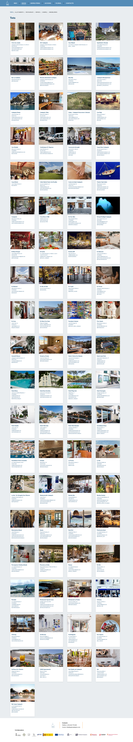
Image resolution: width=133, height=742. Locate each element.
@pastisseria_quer (101, 536)
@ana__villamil (71, 46)
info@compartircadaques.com (18, 221)
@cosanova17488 (44, 221)
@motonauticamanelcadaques (18, 537)
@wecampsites (15, 711)
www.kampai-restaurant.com (46, 465)
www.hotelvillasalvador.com (74, 432)
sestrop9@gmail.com (16, 639)
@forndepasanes (100, 327)
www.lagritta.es (43, 571)
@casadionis (14, 185)
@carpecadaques (100, 155)
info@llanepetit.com (101, 360)
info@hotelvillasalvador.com (74, 430)
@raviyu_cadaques (72, 571)
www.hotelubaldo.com (16, 432)
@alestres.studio (15, 50)
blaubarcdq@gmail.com (73, 82)
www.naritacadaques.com (45, 536)
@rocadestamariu (15, 675)
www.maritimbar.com (72, 501)
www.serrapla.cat (72, 153)
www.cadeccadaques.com (73, 118)
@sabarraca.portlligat (44, 639)
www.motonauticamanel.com (18, 536)
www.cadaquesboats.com (17, 118)
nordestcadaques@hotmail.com (75, 535)
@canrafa (99, 120)
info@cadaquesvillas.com (45, 117)
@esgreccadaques (15, 327)
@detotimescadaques (73, 224)
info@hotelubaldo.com (16, 430)
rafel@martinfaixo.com (101, 117)
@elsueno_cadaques (44, 258)
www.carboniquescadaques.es (46, 153)
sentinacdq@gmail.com (102, 604)
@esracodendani (43, 327)
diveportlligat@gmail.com (102, 221)
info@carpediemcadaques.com (103, 152)
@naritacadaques (43, 537)
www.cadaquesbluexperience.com (104, 83)
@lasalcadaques (100, 466)
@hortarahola (71, 363)
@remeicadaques (100, 571)
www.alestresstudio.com (17, 49)
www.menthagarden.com (102, 501)
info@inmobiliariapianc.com (103, 430)
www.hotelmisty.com (16, 397)
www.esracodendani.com (45, 326)
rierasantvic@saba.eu (44, 674)
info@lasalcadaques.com (17, 500)
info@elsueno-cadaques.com (46, 256)
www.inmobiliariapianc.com (102, 432)
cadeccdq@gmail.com (73, 117)
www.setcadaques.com (102, 675)
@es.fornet (99, 294)
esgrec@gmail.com (16, 326)
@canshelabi (14, 153)
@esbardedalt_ (43, 289)
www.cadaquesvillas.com (45, 118)
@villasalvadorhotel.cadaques (74, 433)
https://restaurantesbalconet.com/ (104, 258)
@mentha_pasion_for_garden (103, 503)
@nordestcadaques (72, 537)
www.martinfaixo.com (101, 118)
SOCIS (24, 3)
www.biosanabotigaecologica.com (47, 83)
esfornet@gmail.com (101, 291)
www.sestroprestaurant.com (17, 640)
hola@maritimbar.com (73, 500)
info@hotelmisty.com (16, 395)
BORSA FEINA (35, 3)
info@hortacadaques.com (73, 360)
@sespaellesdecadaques (73, 675)
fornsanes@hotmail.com (102, 326)
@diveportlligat (100, 224)
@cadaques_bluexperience (103, 85)
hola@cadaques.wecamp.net (18, 709)
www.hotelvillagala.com (45, 432)
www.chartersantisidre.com (102, 188)
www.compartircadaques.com (18, 223)
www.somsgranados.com (17, 466)
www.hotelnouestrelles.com (45, 397)
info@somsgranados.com (17, 465)
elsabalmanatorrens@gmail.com (18, 256)
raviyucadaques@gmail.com (74, 569)
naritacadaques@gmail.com (46, 535)
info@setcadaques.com (102, 674)
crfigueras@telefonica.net (45, 152)
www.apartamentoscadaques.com (104, 49)
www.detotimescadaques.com (74, 223)
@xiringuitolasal (15, 501)
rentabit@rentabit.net (16, 604)
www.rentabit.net (15, 606)
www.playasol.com (72, 397)
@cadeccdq (70, 120)
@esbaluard (14, 292)
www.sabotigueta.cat (72, 640)
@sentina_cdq (100, 606)
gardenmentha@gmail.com (102, 500)
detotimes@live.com (72, 221)
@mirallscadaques (15, 571)
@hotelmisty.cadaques (16, 398)
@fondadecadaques (44, 360)
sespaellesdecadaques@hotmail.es (75, 674)
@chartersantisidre (101, 189)
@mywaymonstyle (44, 503)
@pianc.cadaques (101, 433)
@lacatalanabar (15, 81)
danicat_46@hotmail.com (45, 324)
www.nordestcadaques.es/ (73, 536)
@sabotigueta (71, 642)
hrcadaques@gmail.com (17, 360)
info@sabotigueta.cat (72, 639)
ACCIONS (48, 3)
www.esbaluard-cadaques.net (18, 291)
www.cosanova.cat (44, 220)
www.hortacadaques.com (73, 362)
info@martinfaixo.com (44, 186)
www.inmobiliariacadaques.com (46, 49)
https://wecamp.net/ (16, 710)
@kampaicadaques (44, 466)
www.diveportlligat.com (102, 223)
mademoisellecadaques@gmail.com (47, 500)
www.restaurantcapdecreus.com (46, 606)
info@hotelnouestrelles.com (46, 395)
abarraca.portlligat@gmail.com (46, 637)
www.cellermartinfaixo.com (45, 188)
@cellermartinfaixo (44, 189)
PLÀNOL (58, 3)
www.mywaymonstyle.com (45, 501)
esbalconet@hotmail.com (102, 256)
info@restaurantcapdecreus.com (18, 152)
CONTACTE (70, 3)
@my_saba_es (43, 677)
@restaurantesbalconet (102, 259)
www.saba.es (43, 675)
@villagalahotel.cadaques (45, 433)
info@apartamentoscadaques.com (104, 47)
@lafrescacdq (71, 465)
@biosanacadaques (44, 85)
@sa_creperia (100, 640)
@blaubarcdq (71, 83)
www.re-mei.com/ (100, 569)
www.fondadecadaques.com (46, 359)
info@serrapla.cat (72, 152)
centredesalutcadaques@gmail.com (76, 186)
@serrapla (70, 155)
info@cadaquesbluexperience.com (104, 82)
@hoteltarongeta (100, 397)
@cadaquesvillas (43, 120)
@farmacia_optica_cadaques (74, 326)
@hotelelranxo (15, 362)
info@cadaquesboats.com (17, 117)
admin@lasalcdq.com (101, 465)
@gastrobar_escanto (72, 291)
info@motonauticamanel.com (18, 535)
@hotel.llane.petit (100, 363)
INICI (15, 3)
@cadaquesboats (15, 120)
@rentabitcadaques (16, 607)
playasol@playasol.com (73, 395)
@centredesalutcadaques (73, 188)
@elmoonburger (15, 258)
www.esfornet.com (101, 292)
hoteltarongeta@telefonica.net (103, 395)
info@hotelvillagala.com (45, 430)
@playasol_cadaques (73, 398)
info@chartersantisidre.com (102, 186)
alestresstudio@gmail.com (17, 47)
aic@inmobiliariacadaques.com (46, 47)
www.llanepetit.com (101, 362)
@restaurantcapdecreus (45, 607)
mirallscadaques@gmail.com (18, 569)
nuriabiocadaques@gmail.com (46, 82)
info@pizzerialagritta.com (45, 569)
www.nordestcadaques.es (17, 674)
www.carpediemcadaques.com (103, 153)
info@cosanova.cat (44, 218)
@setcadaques (100, 677)
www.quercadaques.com (102, 535)
